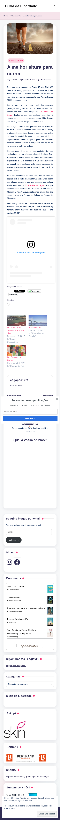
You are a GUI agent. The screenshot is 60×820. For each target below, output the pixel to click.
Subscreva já (30, 418)
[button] (29, 400)
